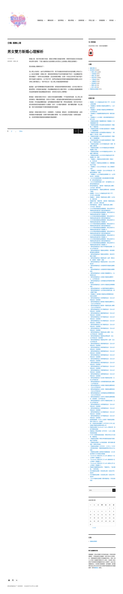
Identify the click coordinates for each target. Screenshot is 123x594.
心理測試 (93, 79)
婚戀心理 (15, 61)
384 (21, 131)
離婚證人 (96, 567)
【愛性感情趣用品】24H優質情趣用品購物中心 (102, 288)
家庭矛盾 (93, 77)
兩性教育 (9, 61)
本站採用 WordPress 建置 (31, 586)
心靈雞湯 (93, 81)
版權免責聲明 (93, 541)
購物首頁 (50, 20)
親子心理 (93, 87)
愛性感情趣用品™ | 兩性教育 (15, 586)
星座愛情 (93, 83)
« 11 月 (94, 527)
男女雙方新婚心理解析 (25, 51)
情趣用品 (40, 20)
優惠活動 (92, 68)
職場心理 (93, 85)
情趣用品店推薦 (94, 89)
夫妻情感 (93, 74)
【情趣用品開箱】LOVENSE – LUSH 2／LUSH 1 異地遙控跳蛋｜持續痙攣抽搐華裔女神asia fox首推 (102, 448)
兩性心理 (93, 72)
